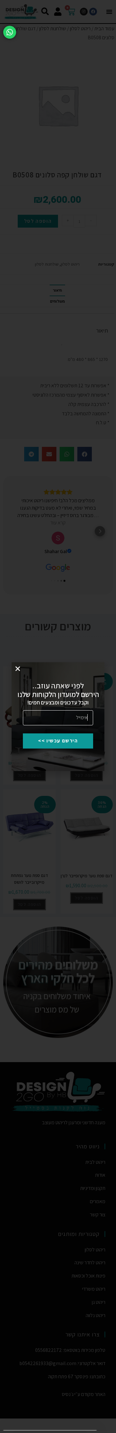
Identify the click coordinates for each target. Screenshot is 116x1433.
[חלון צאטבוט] (51, 1354)
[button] (11, 1285)
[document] (58, 716)
